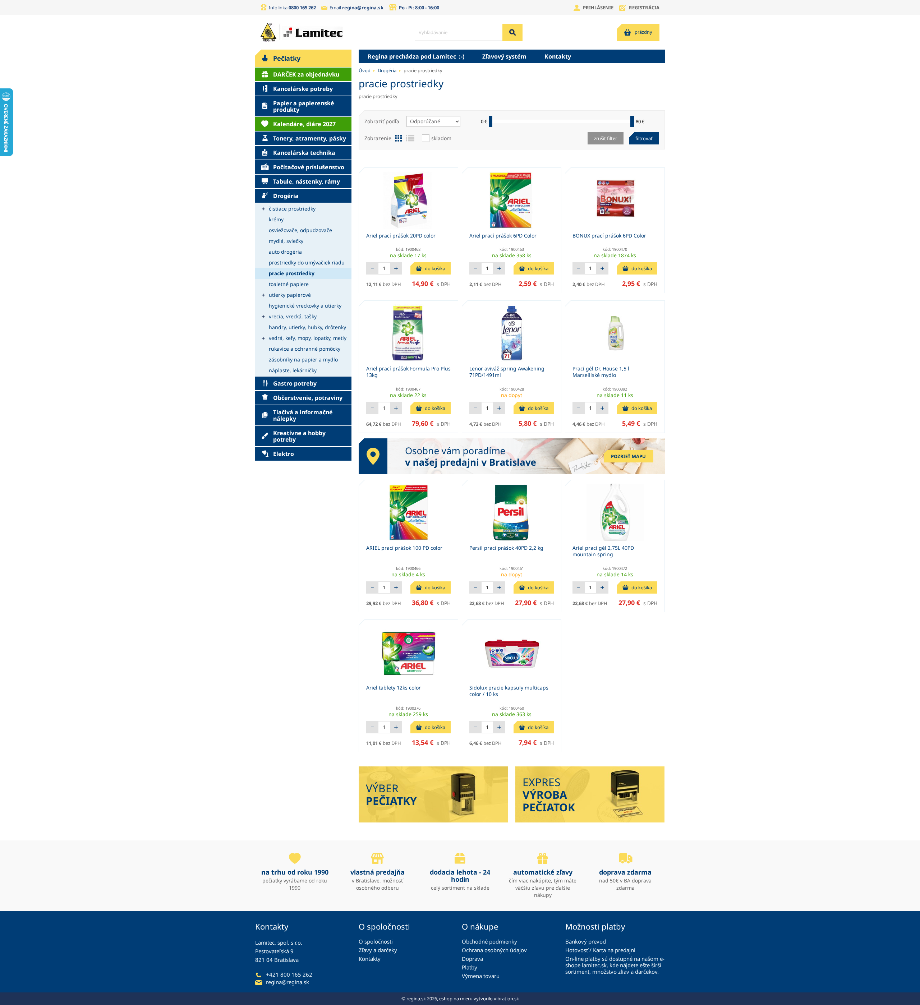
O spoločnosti (376, 941)
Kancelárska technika (304, 153)
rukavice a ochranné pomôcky (304, 348)
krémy (276, 219)
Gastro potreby (295, 383)
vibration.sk (506, 998)
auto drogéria (285, 251)
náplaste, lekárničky (293, 370)
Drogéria (286, 196)
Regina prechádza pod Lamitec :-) (416, 56)
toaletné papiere (289, 284)
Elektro (283, 454)
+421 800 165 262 (289, 974)
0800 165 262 (302, 7)
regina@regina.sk (362, 7)
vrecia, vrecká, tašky (293, 316)
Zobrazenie (377, 138)
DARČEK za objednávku (306, 74)
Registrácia (644, 7)
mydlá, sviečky (286, 241)
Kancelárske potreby (303, 89)
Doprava (472, 958)
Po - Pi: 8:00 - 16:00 (419, 7)
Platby (469, 967)
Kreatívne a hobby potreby (299, 436)
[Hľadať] (512, 32)
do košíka (435, 268)
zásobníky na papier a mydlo (303, 359)
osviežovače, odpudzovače (300, 230)
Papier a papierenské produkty (303, 106)
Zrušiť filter (605, 138)
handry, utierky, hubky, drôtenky (307, 327)
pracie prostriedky (291, 273)
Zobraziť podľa (381, 121)
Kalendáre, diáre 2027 (304, 124)
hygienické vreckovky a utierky (305, 305)
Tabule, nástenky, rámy (306, 181)
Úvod (365, 70)
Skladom (441, 138)
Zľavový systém (504, 56)
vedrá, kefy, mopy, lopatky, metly (307, 338)
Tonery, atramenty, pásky (309, 138)
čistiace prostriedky (292, 208)
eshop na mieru (456, 998)
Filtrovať (644, 138)
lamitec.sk (594, 965)
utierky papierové (290, 294)
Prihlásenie (598, 7)
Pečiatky (286, 58)
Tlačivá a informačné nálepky (303, 415)
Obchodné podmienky (489, 941)
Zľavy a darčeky (378, 950)
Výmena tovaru (481, 975)
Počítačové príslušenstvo (308, 167)
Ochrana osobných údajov (494, 950)
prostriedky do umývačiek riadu (307, 262)
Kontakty (557, 56)
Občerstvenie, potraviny (307, 398)
